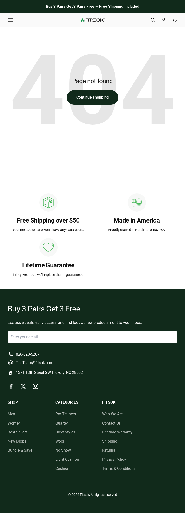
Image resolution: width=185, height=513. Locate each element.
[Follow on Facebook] (11, 386)
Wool (59, 441)
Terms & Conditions (118, 468)
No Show (63, 450)
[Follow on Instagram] (35, 386)
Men (11, 414)
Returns (108, 450)
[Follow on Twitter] (23, 386)
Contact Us (111, 423)
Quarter (61, 423)
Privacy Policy (114, 459)
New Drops (17, 441)
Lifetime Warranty (117, 432)
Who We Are (112, 414)
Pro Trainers (65, 414)
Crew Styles (65, 432)
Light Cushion (67, 459)
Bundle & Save (20, 450)
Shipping (109, 441)
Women (14, 423)
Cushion (62, 468)
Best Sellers (17, 432)
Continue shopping (92, 97)
